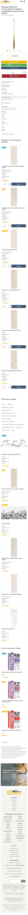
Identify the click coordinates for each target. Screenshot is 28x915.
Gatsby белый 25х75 (8, 629)
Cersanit (8, 824)
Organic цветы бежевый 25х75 (12, 370)
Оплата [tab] (11, 742)
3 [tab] (10, 50)
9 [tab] (20, 50)
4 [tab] (12, 50)
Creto (7, 829)
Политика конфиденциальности (10, 885)
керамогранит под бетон (8, 407)
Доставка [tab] (18, 742)
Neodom (20, 823)
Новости (14, 808)
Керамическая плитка (14, 850)
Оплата (14, 802)
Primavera (20, 829)
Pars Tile (20, 825)
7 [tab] (17, 50)
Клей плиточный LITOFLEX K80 (12, 672)
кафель (12, 430)
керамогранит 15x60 (7, 410)
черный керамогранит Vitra (8, 413)
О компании (14, 800)
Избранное (18, 862)
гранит (3, 404)
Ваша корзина (10, 862)
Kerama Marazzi (8, 842)
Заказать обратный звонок (14, 871)
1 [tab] (7, 50)
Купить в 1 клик (14, 68)
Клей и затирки (14, 854)
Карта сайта (14, 890)
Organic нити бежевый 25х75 (11, 290)
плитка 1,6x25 (19, 427)
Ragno (20, 831)
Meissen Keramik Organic (7, 93)
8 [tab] (19, 50)
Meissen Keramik (5, 86)
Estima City (8, 835)
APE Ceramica (7, 819)
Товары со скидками (14, 856)
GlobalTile (7, 839)
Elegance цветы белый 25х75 (11, 454)
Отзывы (9, 889)
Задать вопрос (15, 62)
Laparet (20, 816)
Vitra (20, 840)
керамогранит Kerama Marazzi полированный (13, 424)
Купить (19, 184)
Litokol (3, 674)
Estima (8, 833)
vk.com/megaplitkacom (15, 876)
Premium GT (20, 827)
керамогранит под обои (7, 427)
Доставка (14, 804)
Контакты (14, 810)
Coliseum (8, 827)
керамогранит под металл (8, 421)
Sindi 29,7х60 (6, 523)
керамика (9, 404)
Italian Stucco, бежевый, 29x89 (11, 594)
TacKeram (20, 833)
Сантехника (14, 852)
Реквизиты (21, 889)
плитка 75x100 (5, 430)
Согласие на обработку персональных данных (14, 885)
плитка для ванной (6, 418)
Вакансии (15, 889)
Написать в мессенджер (14, 868)
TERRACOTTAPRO (20, 836)
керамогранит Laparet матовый (9, 416)
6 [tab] (15, 50)
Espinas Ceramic (8, 831)
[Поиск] (17, 2)
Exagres (8, 837)
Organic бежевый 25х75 (9, 249)
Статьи (14, 806)
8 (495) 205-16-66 (19, 865)
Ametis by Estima (7, 816)
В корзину (15, 76)
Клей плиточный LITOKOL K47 (11, 730)
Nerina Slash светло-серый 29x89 (12, 489)
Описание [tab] (4, 742)
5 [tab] (14, 50)
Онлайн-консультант (16, 65)
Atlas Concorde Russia (8, 821)
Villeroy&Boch (20, 838)
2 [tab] (8, 50)
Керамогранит (14, 848)
